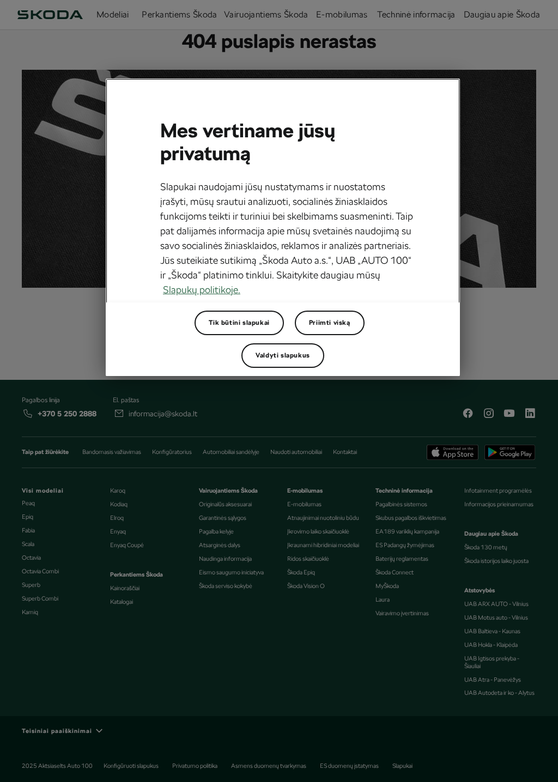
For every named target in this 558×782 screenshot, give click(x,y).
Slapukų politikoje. (201, 289)
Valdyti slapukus (283, 355)
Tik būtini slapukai (239, 322)
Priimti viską (329, 322)
